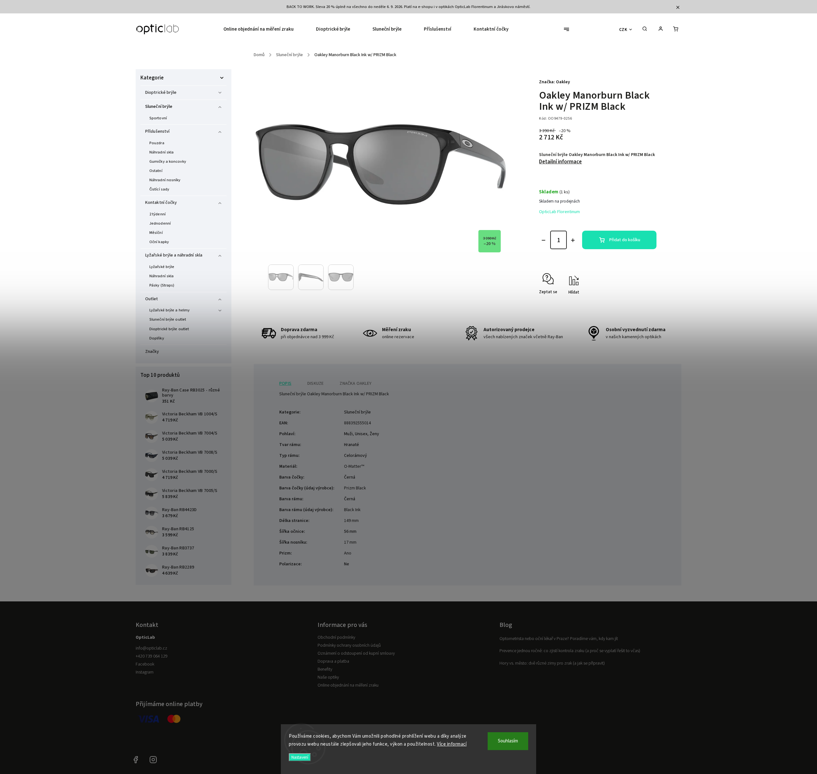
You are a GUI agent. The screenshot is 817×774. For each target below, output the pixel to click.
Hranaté (351, 445)
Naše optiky (328, 677)
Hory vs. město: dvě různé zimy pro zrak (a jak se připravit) (552, 663)
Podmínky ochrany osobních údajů (349, 645)
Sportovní (158, 118)
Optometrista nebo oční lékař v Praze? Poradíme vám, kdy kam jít (558, 639)
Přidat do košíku (624, 240)
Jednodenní (160, 223)
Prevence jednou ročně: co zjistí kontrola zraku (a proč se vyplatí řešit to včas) (569, 651)
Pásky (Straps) (161, 285)
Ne (346, 564)
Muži (348, 434)
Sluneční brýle (158, 106)
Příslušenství (157, 131)
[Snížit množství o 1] (543, 240)
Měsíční (156, 232)
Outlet (151, 299)
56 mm (350, 531)
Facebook (145, 664)
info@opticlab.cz (151, 648)
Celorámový (355, 455)
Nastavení (299, 757)
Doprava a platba (333, 661)
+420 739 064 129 (152, 656)
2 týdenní (157, 214)
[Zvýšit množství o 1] (573, 240)
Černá (349, 477)
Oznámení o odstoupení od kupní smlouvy (356, 653)
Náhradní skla (161, 152)
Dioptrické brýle (161, 92)
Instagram (145, 672)
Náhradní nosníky (165, 180)
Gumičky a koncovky (167, 161)
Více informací (452, 744)
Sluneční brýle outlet (167, 319)
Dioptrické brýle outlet (169, 329)
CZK (623, 29)
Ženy (374, 434)
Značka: (554, 82)
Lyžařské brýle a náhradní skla (173, 255)
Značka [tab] (355, 383)
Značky (152, 351)
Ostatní (155, 171)
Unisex (361, 434)
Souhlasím (508, 741)
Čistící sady (159, 189)
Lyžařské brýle (161, 267)
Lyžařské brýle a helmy (169, 310)
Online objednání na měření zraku (348, 685)
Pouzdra (156, 143)
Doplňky (156, 338)
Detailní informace (560, 162)
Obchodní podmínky (336, 637)
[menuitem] (264, 29)
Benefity (325, 669)
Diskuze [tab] (315, 383)
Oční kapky (159, 242)
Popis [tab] (285, 383)
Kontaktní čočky (161, 202)
